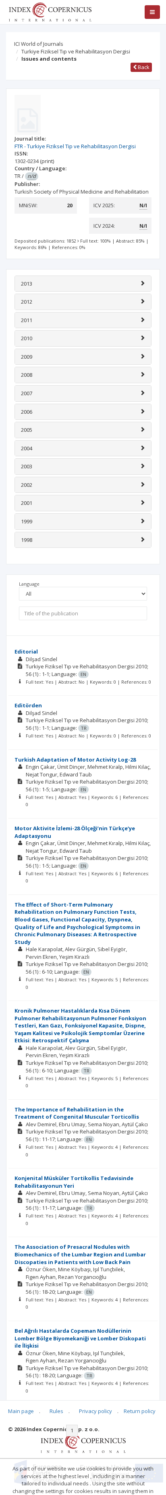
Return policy (140, 1411)
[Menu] (152, 12)
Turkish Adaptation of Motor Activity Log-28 (75, 759)
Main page (21, 1411)
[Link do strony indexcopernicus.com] (83, 1442)
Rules (56, 1411)
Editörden (28, 705)
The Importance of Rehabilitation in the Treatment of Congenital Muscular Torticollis (77, 1113)
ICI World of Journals (38, 43)
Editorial (26, 651)
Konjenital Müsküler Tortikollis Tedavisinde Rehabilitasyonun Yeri (74, 1181)
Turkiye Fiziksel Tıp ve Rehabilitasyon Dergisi (75, 51)
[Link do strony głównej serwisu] (50, 11)
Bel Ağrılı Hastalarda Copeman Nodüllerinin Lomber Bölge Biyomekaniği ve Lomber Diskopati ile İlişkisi (80, 1338)
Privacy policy (95, 1411)
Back (143, 67)
